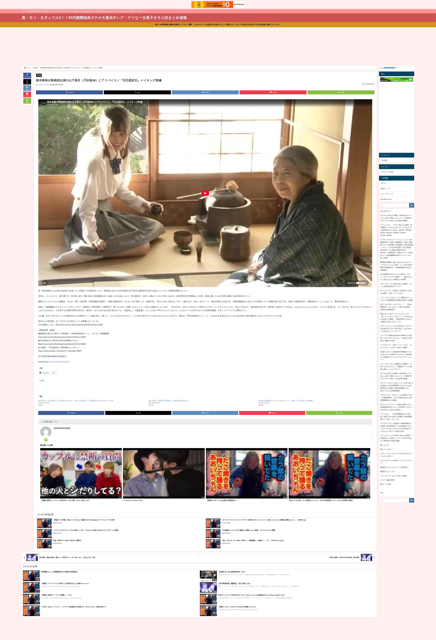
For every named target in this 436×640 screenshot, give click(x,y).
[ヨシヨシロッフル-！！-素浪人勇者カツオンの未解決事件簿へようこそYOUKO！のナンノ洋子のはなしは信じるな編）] (396, 407)
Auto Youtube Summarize (58, 362)
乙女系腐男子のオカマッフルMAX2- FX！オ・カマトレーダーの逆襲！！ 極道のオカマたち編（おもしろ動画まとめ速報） (396, 276)
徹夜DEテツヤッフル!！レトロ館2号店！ (394, 467)
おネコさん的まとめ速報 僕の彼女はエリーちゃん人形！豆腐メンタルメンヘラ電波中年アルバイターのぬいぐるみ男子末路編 (396, 218)
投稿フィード (385, 188)
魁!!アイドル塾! (385, 484)
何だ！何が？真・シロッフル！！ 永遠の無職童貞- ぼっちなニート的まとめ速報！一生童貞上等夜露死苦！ (396, 307)
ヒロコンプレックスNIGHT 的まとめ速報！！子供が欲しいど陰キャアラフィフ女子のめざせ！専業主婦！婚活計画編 (396, 438)
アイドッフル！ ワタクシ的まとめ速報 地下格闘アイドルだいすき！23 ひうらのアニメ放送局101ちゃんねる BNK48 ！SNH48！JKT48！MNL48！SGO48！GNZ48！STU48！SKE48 (396, 230)
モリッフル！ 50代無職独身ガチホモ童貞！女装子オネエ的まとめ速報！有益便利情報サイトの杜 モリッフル (396, 416)
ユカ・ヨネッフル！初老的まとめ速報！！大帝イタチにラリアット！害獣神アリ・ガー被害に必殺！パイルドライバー (396, 366)
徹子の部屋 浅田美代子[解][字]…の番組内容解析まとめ (168, 400)
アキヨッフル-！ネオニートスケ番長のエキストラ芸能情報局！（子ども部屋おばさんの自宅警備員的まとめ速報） (396, 397)
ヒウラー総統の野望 (387, 480)
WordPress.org (386, 199)
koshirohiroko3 (369, 84)
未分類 (39, 75)
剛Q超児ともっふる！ (388, 471)
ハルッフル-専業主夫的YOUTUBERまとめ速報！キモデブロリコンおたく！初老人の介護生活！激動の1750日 (396, 338)
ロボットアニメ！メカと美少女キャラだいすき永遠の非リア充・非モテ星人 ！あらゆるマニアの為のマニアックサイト (396, 328)
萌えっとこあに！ (386, 449)
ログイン (384, 183)
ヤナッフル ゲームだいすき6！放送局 (393, 476)
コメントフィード (387, 194)
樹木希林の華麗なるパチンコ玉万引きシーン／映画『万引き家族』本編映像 (286, 400)
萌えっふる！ (385, 445)
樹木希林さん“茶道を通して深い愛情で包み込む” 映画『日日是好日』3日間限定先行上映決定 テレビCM (75, 400)
